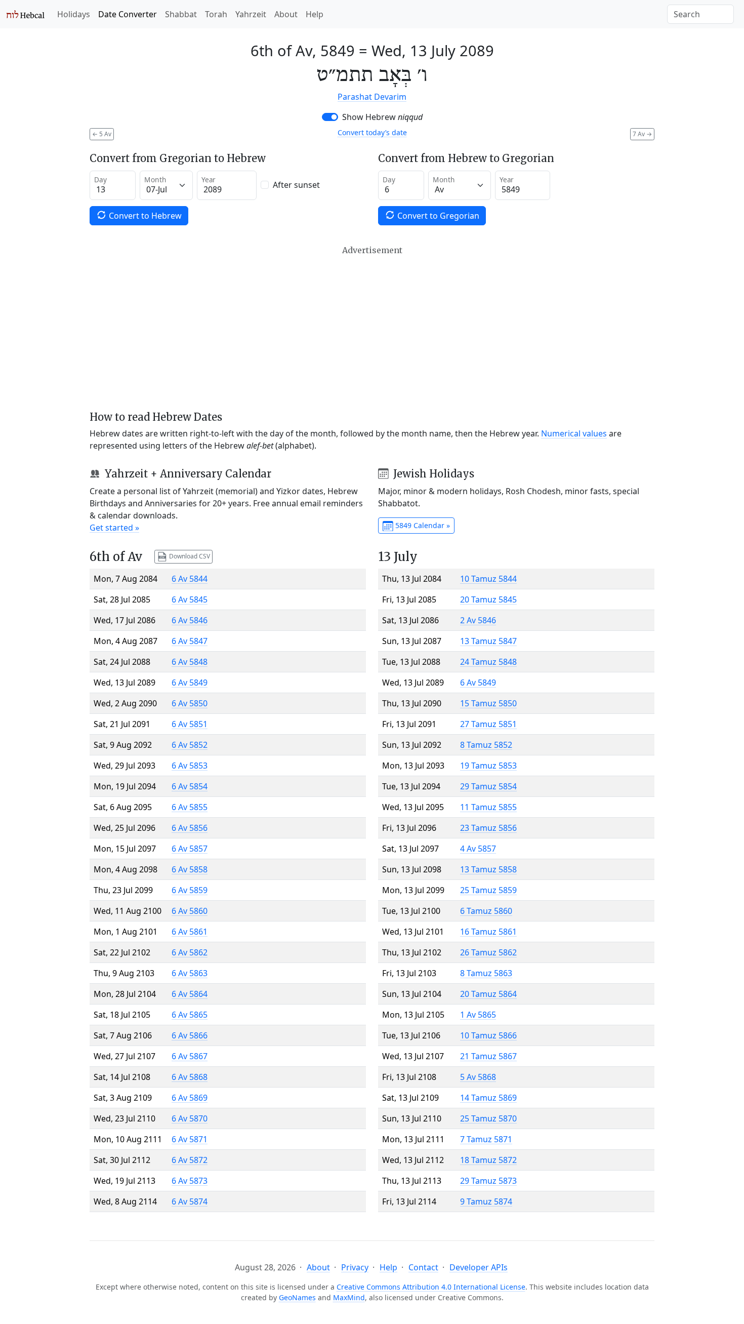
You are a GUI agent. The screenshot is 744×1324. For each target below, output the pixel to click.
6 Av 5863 (190, 973)
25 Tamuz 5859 (488, 890)
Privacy (354, 1267)
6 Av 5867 (190, 1056)
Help (314, 14)
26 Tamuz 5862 (488, 952)
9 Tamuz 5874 (486, 1201)
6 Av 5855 (190, 807)
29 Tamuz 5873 (488, 1180)
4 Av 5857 (478, 848)
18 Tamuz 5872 (488, 1160)
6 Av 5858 (190, 869)
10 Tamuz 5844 (488, 578)
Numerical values (574, 433)
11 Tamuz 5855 (488, 807)
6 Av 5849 (190, 682)
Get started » (114, 527)
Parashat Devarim (372, 96)
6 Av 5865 (190, 1014)
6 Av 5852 (190, 744)
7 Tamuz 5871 (486, 1139)
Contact (423, 1267)
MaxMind (349, 1297)
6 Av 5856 (190, 827)
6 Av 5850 (190, 703)
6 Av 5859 (190, 890)
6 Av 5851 (190, 724)
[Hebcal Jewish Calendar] (25, 14)
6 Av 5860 (190, 910)
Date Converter (127, 14)
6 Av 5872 (190, 1160)
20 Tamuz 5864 (488, 993)
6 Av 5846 (190, 620)
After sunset (296, 184)
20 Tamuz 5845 (488, 599)
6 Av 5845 (190, 599)
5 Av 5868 (478, 1076)
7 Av (642, 134)
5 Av (101, 134)
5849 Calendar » (421, 525)
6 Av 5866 (190, 1035)
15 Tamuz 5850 (488, 703)
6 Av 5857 (190, 848)
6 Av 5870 (190, 1118)
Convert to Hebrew (144, 215)
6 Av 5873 (190, 1180)
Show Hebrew (382, 117)
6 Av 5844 (190, 578)
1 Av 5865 (478, 1014)
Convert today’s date (372, 132)
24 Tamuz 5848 (488, 661)
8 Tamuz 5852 (486, 744)
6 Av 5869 (190, 1097)
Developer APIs (478, 1267)
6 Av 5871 (190, 1139)
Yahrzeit (250, 14)
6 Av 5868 (190, 1076)
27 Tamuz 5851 (488, 724)
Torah (216, 14)
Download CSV (189, 556)
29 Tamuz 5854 (488, 786)
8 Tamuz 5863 (486, 973)
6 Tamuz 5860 (486, 910)
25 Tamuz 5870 (488, 1118)
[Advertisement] (372, 328)
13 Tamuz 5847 (488, 641)
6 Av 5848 (190, 661)
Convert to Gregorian (437, 215)
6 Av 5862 (190, 952)
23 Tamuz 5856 (488, 827)
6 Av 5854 (190, 786)
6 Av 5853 (190, 765)
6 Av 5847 (190, 641)
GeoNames (297, 1297)
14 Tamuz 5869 (488, 1097)
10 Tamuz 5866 (488, 1035)
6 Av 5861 (190, 931)
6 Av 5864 (190, 993)
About (286, 14)
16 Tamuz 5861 (488, 931)
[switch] (330, 117)
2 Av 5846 (478, 620)
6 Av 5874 (190, 1201)
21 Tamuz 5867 (488, 1056)
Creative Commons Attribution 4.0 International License (431, 1287)
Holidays (73, 14)
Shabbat (181, 14)
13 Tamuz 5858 (488, 869)
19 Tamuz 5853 (488, 765)
